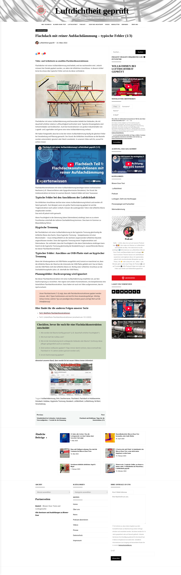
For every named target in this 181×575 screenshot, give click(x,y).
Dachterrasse (65, 398)
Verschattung (40, 404)
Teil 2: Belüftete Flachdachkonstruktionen (54, 313)
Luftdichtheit (73, 24)
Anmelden (117, 142)
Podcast (82, 24)
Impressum (77, 540)
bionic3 (38, 506)
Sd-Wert (97, 401)
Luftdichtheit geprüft (92, 10)
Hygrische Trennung (57, 401)
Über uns (135, 24)
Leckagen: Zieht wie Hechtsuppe (124, 199)
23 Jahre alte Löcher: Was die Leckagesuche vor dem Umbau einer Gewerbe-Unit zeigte (82, 436)
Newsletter (115, 24)
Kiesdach (69, 401)
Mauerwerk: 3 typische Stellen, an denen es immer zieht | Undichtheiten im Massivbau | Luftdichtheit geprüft (129, 466)
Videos (107, 24)
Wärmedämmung (118, 209)
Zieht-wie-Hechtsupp (96, 24)
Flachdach (75, 398)
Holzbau (46, 401)
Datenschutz (78, 535)
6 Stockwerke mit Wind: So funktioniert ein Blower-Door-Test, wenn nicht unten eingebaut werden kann (130, 451)
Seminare (125, 24)
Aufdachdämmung (48, 398)
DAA (58, 398)
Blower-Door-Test (59, 24)
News (75, 515)
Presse (75, 530)
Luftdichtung (89, 401)
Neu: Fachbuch (46, 24)
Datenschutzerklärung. (118, 132)
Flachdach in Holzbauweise (90, 398)
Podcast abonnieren (80, 520)
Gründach (39, 401)
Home (75, 504)
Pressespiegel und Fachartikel (123, 204)
